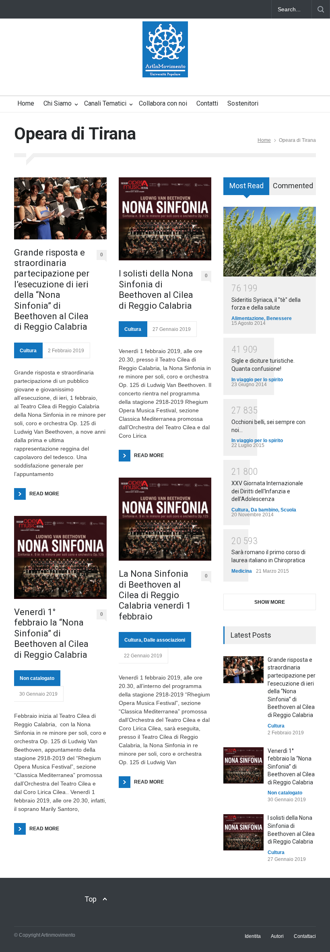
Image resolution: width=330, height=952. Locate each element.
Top (91, 899)
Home (25, 103)
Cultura (28, 350)
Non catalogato (37, 678)
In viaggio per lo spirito (257, 379)
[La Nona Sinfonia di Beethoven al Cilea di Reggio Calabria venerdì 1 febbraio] (165, 519)
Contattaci (305, 936)
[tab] (246, 189)
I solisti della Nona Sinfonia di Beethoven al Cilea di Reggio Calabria (156, 289)
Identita (253, 936)
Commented (293, 185)
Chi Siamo (57, 103)
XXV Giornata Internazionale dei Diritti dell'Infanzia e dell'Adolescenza (267, 491)
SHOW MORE (269, 602)
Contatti (207, 103)
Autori (277, 936)
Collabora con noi (163, 103)
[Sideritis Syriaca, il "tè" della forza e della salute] (269, 241)
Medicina (241, 571)
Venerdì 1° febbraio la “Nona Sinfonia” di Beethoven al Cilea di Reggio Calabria (51, 633)
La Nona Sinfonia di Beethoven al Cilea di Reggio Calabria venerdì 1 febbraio (155, 595)
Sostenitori (242, 103)
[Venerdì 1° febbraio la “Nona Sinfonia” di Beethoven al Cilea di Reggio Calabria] (60, 557)
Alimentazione (247, 318)
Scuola (288, 510)
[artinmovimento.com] (165, 64)
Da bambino (264, 510)
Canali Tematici (105, 103)
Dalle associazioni (164, 640)
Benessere (279, 318)
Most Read (246, 185)
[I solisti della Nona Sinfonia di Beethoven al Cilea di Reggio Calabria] (165, 218)
